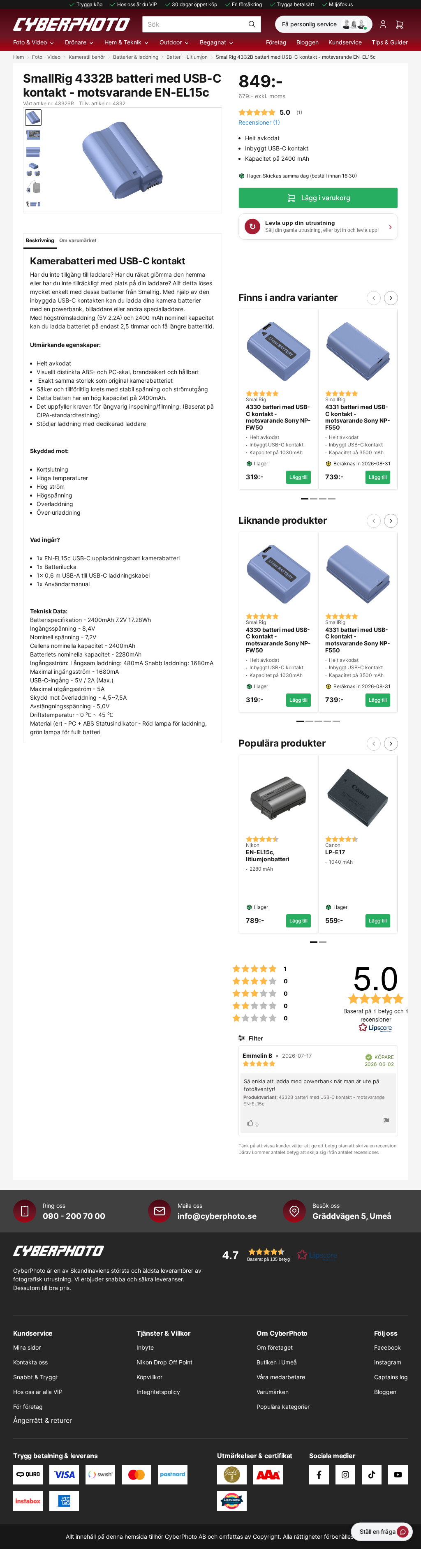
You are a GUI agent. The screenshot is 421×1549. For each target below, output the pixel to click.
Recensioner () (259, 122)
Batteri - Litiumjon (187, 57)
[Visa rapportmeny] (386, 1121)
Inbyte (145, 1347)
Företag (276, 42)
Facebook (387, 1347)
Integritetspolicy (158, 1391)
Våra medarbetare (281, 1376)
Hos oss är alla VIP (37, 1391)
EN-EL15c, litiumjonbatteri (267, 855)
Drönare (75, 42)
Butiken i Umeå (277, 1362)
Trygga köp (89, 4)
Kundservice (345, 42)
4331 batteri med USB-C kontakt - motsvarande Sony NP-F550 (357, 417)
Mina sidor (27, 1347)
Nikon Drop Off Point (164, 1362)
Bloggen (307, 42)
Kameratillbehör (87, 57)
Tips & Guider (390, 42)
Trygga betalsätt (295, 4)
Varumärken (273, 1391)
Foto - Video (46, 57)
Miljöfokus (341, 4)
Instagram (387, 1362)
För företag (28, 1406)
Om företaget (275, 1347)
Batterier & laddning (135, 57)
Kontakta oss (30, 1362)
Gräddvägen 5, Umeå (351, 1216)
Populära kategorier (283, 1406)
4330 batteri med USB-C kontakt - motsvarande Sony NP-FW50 (278, 417)
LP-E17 (335, 852)
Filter (255, 1038)
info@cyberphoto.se (217, 1216)
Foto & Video (30, 42)
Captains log (391, 1376)
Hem (18, 57)
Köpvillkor (149, 1376)
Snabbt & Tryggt (35, 1376)
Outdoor (171, 42)
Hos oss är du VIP (137, 4)
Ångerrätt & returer (42, 1420)
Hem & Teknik (122, 42)
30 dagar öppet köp (194, 4)
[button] (277, 1255)
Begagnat (213, 42)
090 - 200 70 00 (74, 1216)
